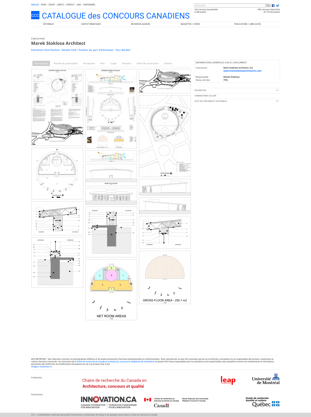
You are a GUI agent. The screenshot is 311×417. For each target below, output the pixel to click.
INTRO (43, 4)
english (35, 4)
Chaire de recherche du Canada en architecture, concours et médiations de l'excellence (115, 361)
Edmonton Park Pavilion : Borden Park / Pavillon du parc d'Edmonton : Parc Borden (80, 50)
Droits (60, 4)
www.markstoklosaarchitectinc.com (242, 70)
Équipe (52, 4)
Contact (70, 4)
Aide (79, 4)
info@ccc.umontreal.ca (41, 366)
